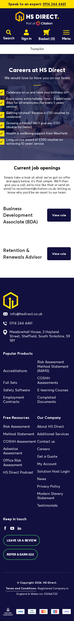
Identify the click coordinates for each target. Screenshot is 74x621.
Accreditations (15, 371)
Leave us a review (21, 540)
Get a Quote (47, 456)
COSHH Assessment (19, 441)
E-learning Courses (52, 390)
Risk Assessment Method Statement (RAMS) (52, 366)
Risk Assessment (16, 426)
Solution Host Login (53, 471)
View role (59, 215)
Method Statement (18, 434)
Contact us (46, 441)
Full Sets (10, 382)
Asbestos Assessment (12, 451)
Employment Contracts (13, 399)
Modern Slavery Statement (50, 495)
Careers (43, 449)
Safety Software (16, 390)
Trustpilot (37, 49)
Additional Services (53, 434)
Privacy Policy (48, 486)
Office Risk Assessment (12, 462)
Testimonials (47, 505)
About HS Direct (50, 426)
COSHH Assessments (47, 380)
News (41, 479)
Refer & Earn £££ (20, 554)
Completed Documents (46, 399)
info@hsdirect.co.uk (26, 314)
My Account (47, 464)
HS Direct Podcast (18, 472)
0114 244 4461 (54, 4)
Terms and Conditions (21, 588)
